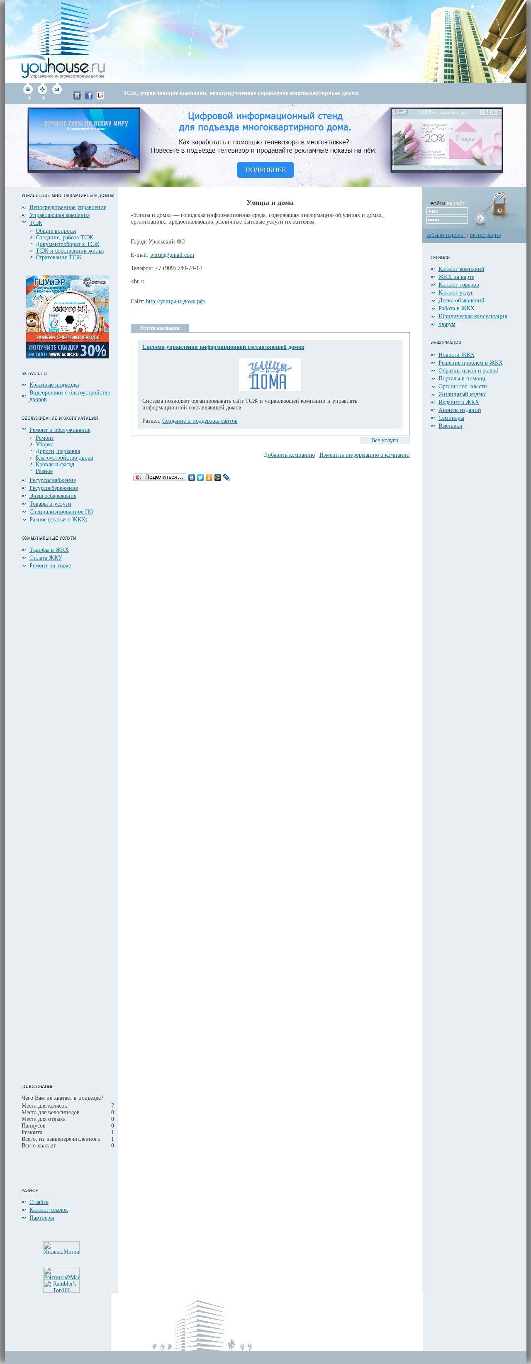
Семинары (451, 418)
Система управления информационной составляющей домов (223, 347)
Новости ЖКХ (456, 355)
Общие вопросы (56, 231)
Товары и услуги (50, 504)
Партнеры (41, 1218)
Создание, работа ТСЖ (64, 237)
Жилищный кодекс (462, 394)
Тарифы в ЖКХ (49, 550)
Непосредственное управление (67, 207)
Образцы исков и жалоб (468, 371)
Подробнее (265, 170)
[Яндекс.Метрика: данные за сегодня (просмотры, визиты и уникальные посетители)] (61, 1247)
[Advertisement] (259, 41)
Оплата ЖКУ (45, 558)
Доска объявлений (461, 300)
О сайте (39, 1202)
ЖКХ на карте (456, 277)
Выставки (450, 426)
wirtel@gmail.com (172, 255)
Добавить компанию (289, 455)
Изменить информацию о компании (364, 455)
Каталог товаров (458, 285)
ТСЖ (35, 223)
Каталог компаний (461, 269)
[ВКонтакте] (192, 477)
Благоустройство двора (64, 458)
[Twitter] (200, 477)
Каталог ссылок (48, 1210)
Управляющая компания (59, 215)
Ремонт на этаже (50, 566)
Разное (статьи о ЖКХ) (58, 519)
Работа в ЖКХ (456, 308)
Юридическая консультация (472, 316)
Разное (44, 471)
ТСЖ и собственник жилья (70, 251)
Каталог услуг (455, 293)
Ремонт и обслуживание (59, 430)
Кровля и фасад (55, 464)
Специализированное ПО (61, 512)
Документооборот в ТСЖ (68, 244)
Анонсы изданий (459, 410)
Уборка (45, 444)
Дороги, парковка (58, 451)
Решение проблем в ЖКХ (470, 363)
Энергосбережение (52, 496)
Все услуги (385, 440)
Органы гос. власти (462, 386)
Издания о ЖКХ (458, 402)
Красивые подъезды (54, 385)
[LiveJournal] (226, 477)
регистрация (485, 235)
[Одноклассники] (209, 477)
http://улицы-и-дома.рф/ (175, 301)
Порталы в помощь (462, 378)
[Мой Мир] (218, 477)
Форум (446, 324)
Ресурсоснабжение (52, 480)
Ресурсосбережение (53, 488)
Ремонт (45, 438)
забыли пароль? (445, 235)
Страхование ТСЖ (59, 257)
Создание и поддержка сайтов (200, 421)
